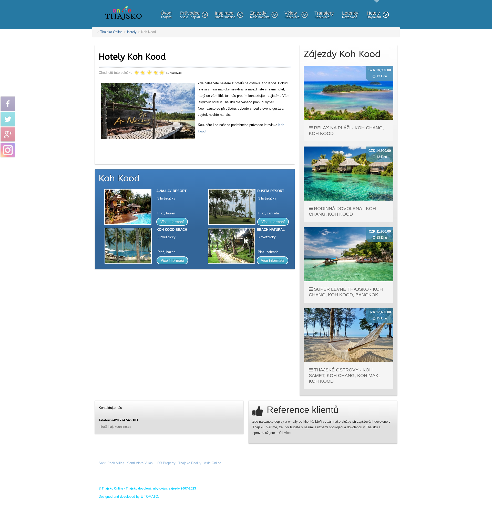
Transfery (324, 15)
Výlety (292, 15)
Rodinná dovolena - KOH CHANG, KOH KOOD (342, 211)
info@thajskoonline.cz (115, 427)
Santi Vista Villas (140, 463)
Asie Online (212, 463)
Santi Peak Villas (111, 463)
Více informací (172, 221)
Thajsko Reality (189, 463)
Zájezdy (260, 15)
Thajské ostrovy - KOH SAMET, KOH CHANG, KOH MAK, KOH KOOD (344, 375)
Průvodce (190, 15)
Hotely (374, 15)
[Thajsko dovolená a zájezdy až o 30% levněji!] (123, 13)
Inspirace (225, 15)
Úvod (166, 15)
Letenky (350, 15)
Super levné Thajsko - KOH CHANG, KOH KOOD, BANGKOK (346, 292)
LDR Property (166, 463)
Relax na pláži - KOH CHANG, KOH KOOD (346, 130)
